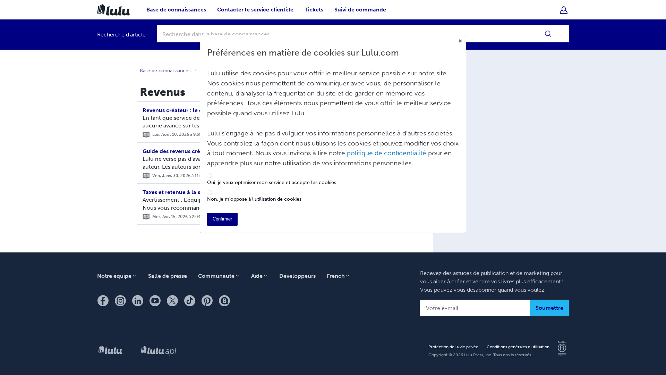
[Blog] (224, 301)
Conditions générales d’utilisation (518, 346)
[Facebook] (103, 301)
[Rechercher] (548, 33)
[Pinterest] (207, 301)
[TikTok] (190, 301)
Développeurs (297, 276)
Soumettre (549, 308)
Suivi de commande (360, 9)
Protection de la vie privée (453, 346)
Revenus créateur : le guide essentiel (190, 110)
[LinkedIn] (138, 301)
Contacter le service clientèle (255, 9)
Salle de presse (167, 276)
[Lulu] (110, 351)
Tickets (314, 9)
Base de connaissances (176, 9)
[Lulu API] (158, 351)
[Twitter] (172, 301)
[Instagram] (120, 301)
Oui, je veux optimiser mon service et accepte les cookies (271, 182)
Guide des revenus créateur (178, 151)
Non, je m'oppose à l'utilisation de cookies (254, 199)
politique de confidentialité (386, 153)
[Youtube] (155, 301)
